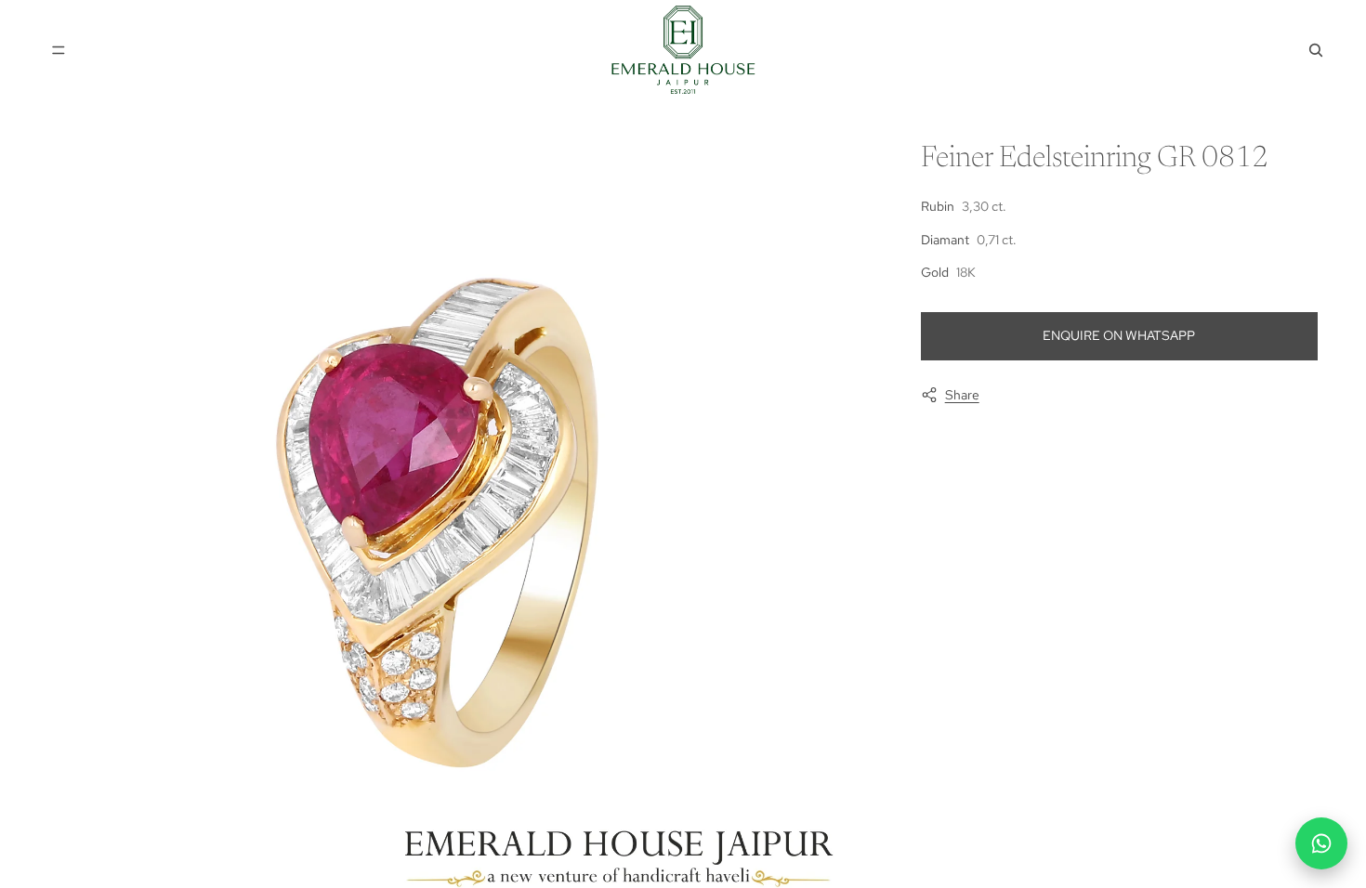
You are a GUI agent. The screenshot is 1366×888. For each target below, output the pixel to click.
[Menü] (58, 50)
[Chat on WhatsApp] (1321, 843)
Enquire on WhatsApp (1119, 335)
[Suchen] (1315, 50)
